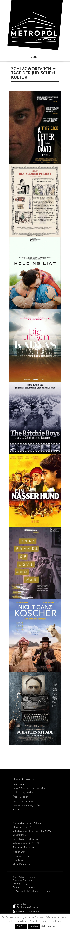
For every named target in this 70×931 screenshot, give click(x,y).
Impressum (18, 809)
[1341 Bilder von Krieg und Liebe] (34, 563)
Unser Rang (18, 784)
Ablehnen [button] (34, 926)
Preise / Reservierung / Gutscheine (29, 788)
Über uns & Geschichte (23, 780)
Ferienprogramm (21, 856)
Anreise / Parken (20, 797)
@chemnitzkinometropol (27, 911)
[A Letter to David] (34, 127)
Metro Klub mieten (22, 864)
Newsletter (18, 860)
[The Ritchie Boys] (34, 418)
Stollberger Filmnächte (23, 847)
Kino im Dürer (19, 852)
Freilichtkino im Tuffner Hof (25, 839)
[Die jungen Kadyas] (34, 345)
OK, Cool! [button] (21, 926)
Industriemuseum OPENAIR (26, 843)
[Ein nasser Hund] (34, 490)
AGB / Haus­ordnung (23, 801)
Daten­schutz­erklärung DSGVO (27, 805)
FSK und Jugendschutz (23, 792)
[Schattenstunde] (34, 708)
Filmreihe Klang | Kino (23, 827)
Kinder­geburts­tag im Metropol (27, 823)
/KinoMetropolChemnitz (27, 907)
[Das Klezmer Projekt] (34, 200)
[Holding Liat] (34, 273)
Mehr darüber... (48, 926)
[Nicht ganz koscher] (34, 635)
